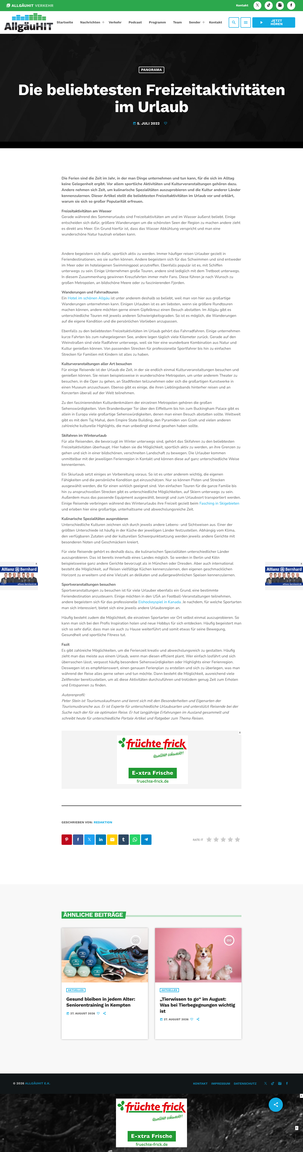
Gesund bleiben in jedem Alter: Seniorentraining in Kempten (100, 1002)
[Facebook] (291, 5)
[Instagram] (280, 5)
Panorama (151, 70)
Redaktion (103, 822)
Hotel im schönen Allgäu (89, 298)
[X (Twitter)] (258, 5)
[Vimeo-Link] (28, 22)
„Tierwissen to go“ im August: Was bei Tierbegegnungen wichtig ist (197, 1005)
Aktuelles (76, 990)
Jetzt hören (271, 22)
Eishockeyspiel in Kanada (159, 602)
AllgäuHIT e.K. (37, 1083)
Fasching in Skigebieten (219, 503)
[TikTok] (269, 5)
